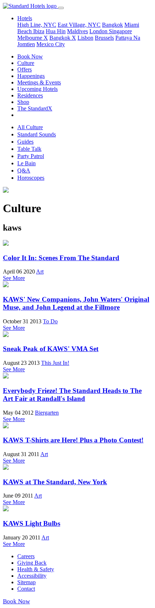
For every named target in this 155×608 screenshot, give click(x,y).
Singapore (120, 31)
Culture (25, 63)
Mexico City (50, 44)
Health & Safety (35, 569)
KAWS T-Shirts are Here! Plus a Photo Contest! (73, 440)
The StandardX (34, 108)
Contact (26, 589)
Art (40, 271)
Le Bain (26, 163)
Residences (30, 95)
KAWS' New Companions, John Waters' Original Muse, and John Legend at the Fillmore (76, 303)
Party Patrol (30, 156)
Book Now (30, 56)
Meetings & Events (39, 82)
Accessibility (31, 576)
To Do (50, 321)
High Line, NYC (36, 25)
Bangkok (112, 25)
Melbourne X (32, 38)
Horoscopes (30, 178)
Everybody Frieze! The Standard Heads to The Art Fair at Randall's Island (72, 394)
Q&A (23, 170)
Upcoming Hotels (37, 89)
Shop (23, 102)
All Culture (30, 127)
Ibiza (38, 31)
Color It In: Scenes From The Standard (61, 258)
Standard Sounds (36, 134)
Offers (24, 69)
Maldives (77, 31)
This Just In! (55, 363)
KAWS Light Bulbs (31, 523)
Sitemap (26, 582)
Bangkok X (62, 38)
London (99, 31)
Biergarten (47, 413)
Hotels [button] (24, 18)
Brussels (104, 38)
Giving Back (31, 563)
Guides (25, 142)
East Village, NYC (79, 25)
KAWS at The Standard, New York (55, 482)
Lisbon (85, 38)
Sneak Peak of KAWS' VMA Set (50, 349)
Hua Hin (56, 31)
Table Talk (29, 149)
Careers (26, 556)
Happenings (31, 76)
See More (14, 278)
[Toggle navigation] (61, 8)
